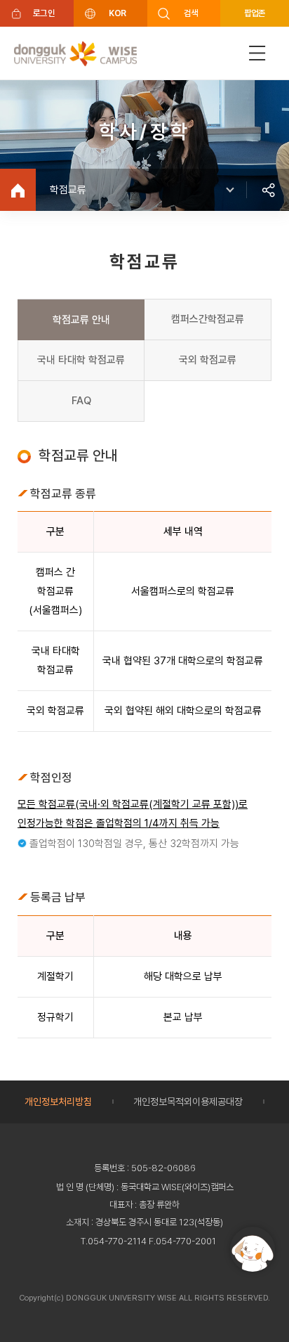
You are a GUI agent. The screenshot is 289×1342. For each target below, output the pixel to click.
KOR (117, 13)
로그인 (44, 13)
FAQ (81, 400)
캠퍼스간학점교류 (207, 319)
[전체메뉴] (257, 53)
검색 (191, 13)
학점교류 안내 (81, 320)
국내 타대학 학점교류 (81, 360)
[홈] (18, 190)
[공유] (268, 190)
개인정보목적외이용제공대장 (188, 1101)
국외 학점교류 (207, 360)
